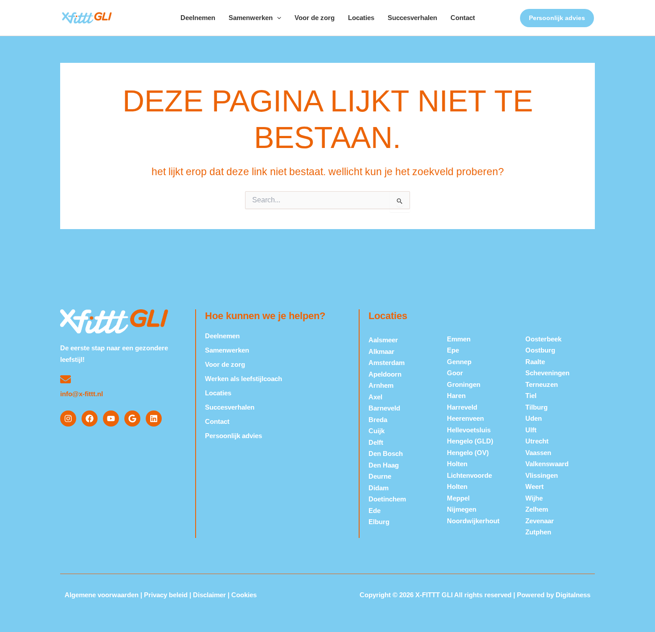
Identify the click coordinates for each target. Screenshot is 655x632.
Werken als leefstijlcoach (243, 378)
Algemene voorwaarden (102, 595)
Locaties (361, 17)
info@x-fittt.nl (81, 394)
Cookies (244, 595)
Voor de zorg (315, 17)
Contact (462, 17)
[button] (277, 18)
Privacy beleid (166, 595)
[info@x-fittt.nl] (65, 379)
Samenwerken (251, 17)
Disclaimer (209, 595)
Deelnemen (197, 17)
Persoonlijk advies (233, 435)
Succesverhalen (412, 17)
